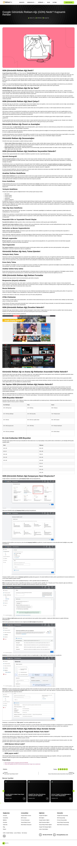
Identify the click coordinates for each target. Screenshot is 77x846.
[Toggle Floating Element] (3, 843)
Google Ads (46, 17)
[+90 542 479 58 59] (40, 834)
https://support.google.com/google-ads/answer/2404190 (16, 762)
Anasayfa (21, 2)
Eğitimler (40, 2)
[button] (59, 769)
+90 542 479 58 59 (47, 834)
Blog (48, 2)
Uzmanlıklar (30, 2)
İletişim (54, 2)
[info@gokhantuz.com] (54, 834)
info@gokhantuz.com (62, 834)
